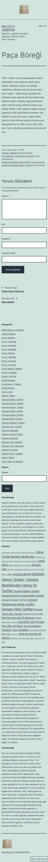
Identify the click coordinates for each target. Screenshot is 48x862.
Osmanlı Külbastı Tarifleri (13, 423)
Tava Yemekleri (20, 629)
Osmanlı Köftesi (10, 595)
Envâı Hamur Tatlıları (11, 384)
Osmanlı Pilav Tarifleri (12, 427)
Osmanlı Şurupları (10, 438)
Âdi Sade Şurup (14, 638)
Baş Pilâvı (33, 552)
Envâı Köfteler (8, 388)
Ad (4, 224)
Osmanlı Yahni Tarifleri (12, 454)
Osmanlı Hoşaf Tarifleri (12, 411)
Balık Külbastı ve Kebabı (13, 330)
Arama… (6, 472)
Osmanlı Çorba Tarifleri (33, 614)
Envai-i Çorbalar (9, 372)
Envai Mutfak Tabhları (12, 369)
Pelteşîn (38, 618)
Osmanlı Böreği (37, 162)
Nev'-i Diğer (7, 574)
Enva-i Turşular (9, 365)
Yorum (5, 196)
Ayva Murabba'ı (6, 552)
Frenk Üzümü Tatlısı (18, 561)
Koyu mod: (36, 859)
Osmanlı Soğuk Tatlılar (12, 434)
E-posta (6, 239)
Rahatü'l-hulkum (6, 622)
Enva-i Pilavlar (8, 353)
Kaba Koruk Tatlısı (26, 565)
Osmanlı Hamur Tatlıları (12, 407)
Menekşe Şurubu (28, 569)
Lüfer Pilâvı (10, 569)
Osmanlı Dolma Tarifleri (13, 403)
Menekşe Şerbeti (19, 569)
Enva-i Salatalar (9, 357)
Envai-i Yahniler (9, 376)
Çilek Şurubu (38, 638)
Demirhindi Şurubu (40, 557)
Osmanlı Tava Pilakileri (12, 442)
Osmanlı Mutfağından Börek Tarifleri (17, 165)
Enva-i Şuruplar (9, 361)
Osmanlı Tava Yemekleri (13, 446)
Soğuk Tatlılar (8, 457)
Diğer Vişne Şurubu (7, 561)
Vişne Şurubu (14, 634)
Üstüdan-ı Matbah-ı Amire (13, 153)
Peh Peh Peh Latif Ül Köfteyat (18, 617)
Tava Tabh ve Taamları (12, 461)
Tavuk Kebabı (33, 630)
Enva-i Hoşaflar (9, 345)
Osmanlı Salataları (10, 430)
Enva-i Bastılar (8, 338)
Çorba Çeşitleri (9, 334)
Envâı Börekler (8, 156)
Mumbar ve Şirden (39, 569)
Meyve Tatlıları (8, 396)
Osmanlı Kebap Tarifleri (12, 415)
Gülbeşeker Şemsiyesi (31, 561)
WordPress (7, 852)
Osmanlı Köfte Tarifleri (12, 419)
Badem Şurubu (26, 552)
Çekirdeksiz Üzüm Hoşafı (26, 638)
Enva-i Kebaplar (9, 349)
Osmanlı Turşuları (10, 450)
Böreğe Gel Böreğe (10, 162)
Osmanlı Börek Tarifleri (24, 156)
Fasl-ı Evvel (7, 392)
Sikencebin (14, 622)
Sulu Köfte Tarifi (27, 621)
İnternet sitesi (8, 253)
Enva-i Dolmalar (9, 342)
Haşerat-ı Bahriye (14, 565)
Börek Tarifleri (24, 162)
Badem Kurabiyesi (16, 552)
